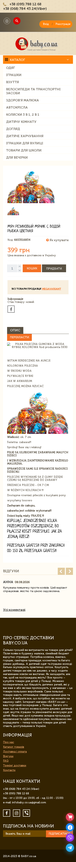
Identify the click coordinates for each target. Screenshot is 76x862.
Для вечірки (17, 157)
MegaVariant (51, 288)
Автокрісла (17, 107)
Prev (61, 571)
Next (69, 571)
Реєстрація (63, 24)
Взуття (12, 82)
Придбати (54, 268)
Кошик (32, 268)
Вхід (46, 24)
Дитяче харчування (24, 136)
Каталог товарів (13, 746)
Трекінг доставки (14, 765)
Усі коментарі (14, 610)
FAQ (6, 760)
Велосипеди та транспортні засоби (33, 91)
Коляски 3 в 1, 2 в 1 (22, 114)
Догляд (13, 129)
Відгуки (8, 756)
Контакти (9, 770)
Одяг (10, 68)
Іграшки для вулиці (24, 143)
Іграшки (13, 75)
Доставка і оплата (15, 751)
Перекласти (19, 337)
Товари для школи (24, 150)
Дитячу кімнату (21, 122)
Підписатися (59, 833)
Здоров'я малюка (22, 100)
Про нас (8, 742)
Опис (15, 330)
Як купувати (59, 240)
